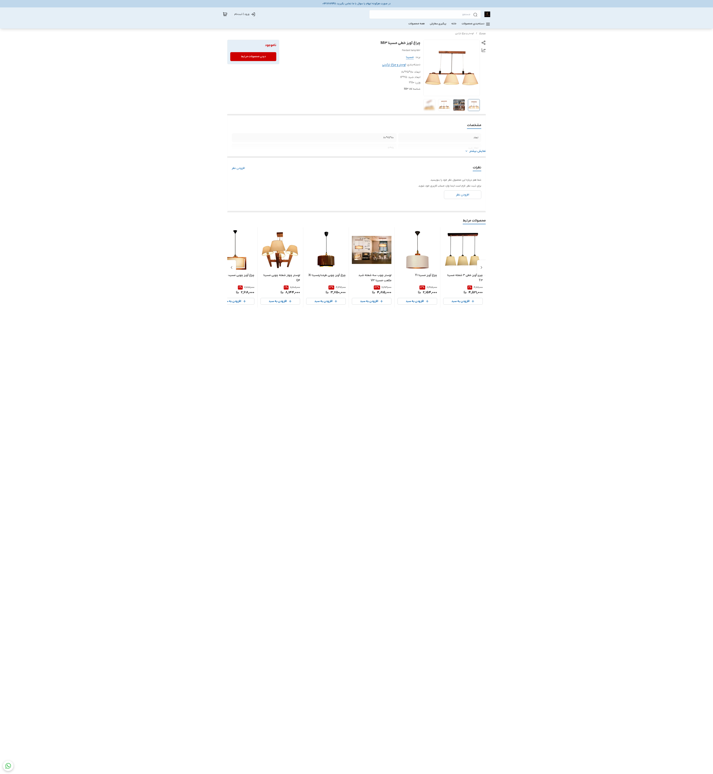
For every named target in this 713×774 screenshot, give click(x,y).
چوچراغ (482, 33)
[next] (231, 267)
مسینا (410, 57)
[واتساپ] (8, 766)
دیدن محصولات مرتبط (253, 56)
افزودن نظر (238, 168)
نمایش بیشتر (477, 151)
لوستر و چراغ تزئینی (464, 33)
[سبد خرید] (225, 14)
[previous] (481, 267)
